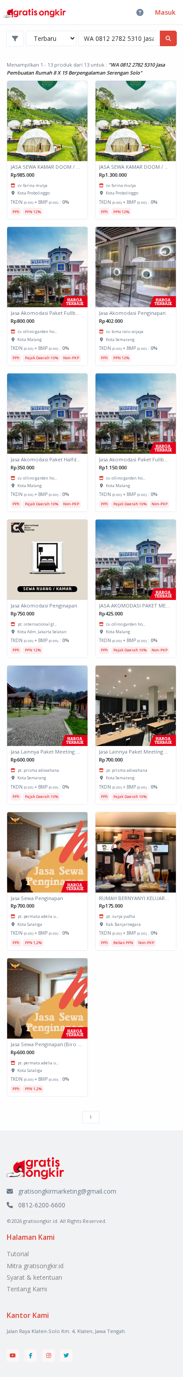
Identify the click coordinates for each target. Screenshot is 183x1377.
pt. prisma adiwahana (38, 770)
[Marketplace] (35, 1167)
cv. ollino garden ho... (37, 331)
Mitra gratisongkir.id (35, 1266)
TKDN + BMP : (40, 202)
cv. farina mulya (33, 185)
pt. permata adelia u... (38, 916)
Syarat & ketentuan (34, 1277)
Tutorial (18, 1254)
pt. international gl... (37, 624)
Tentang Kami (27, 1289)
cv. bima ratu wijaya (124, 331)
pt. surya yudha (120, 916)
